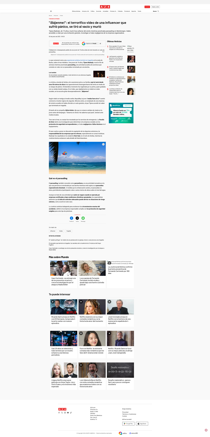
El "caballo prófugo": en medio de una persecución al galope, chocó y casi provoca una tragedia (76, 240)
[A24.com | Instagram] (65, 412)
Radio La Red (155, 7)
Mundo (50, 15)
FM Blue (92, 413)
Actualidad (105, 11)
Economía (98, 11)
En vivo (147, 7)
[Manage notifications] (206, 430)
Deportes (133, 11)
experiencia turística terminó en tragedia (80, 60)
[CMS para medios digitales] (132, 433)
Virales (61, 15)
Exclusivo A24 (85, 11)
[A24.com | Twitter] (62, 412)
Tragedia (68, 231)
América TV (93, 419)
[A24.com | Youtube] (68, 412)
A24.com (92, 407)
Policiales (120, 11)
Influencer (56, 15)
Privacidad (125, 412)
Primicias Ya (113, 11)
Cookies (124, 416)
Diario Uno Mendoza (96, 415)
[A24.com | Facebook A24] (59, 412)
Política (92, 11)
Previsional (127, 11)
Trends (139, 11)
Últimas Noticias (76, 11)
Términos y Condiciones (129, 414)
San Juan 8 (93, 417)
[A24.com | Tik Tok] (71, 412)
